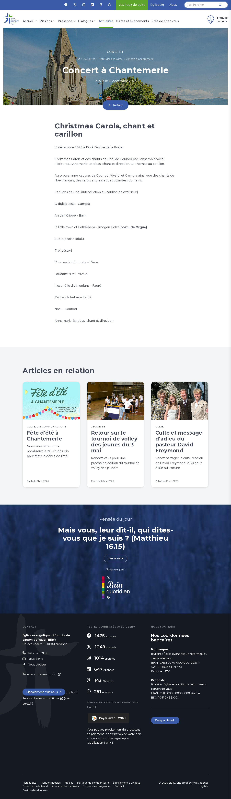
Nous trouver (37, 664)
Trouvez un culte (222, 19)
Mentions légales (50, 782)
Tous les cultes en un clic (39, 674)
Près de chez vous (165, 21)
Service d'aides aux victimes (40, 698)
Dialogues (85, 21)
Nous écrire (35, 658)
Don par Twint (165, 720)
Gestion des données (35, 790)
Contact (119, 786)
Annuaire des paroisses (65, 786)
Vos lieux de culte (132, 5)
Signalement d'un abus (42, 692)
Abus (173, 5)
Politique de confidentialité (93, 782)
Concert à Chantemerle (140, 58)
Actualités (106, 21)
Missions (45, 21)
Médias (69, 782)
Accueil (28, 21)
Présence (65, 21)
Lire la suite (115, 558)
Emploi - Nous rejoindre (97, 786)
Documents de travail (35, 786)
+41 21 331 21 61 (37, 653)
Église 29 (157, 5)
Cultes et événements (132, 21)
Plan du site (29, 782)
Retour (118, 105)
